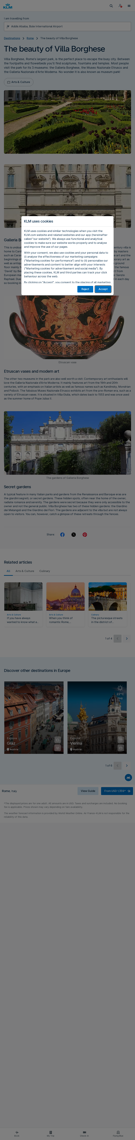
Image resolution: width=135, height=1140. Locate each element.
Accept (103, 289)
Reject (85, 289)
